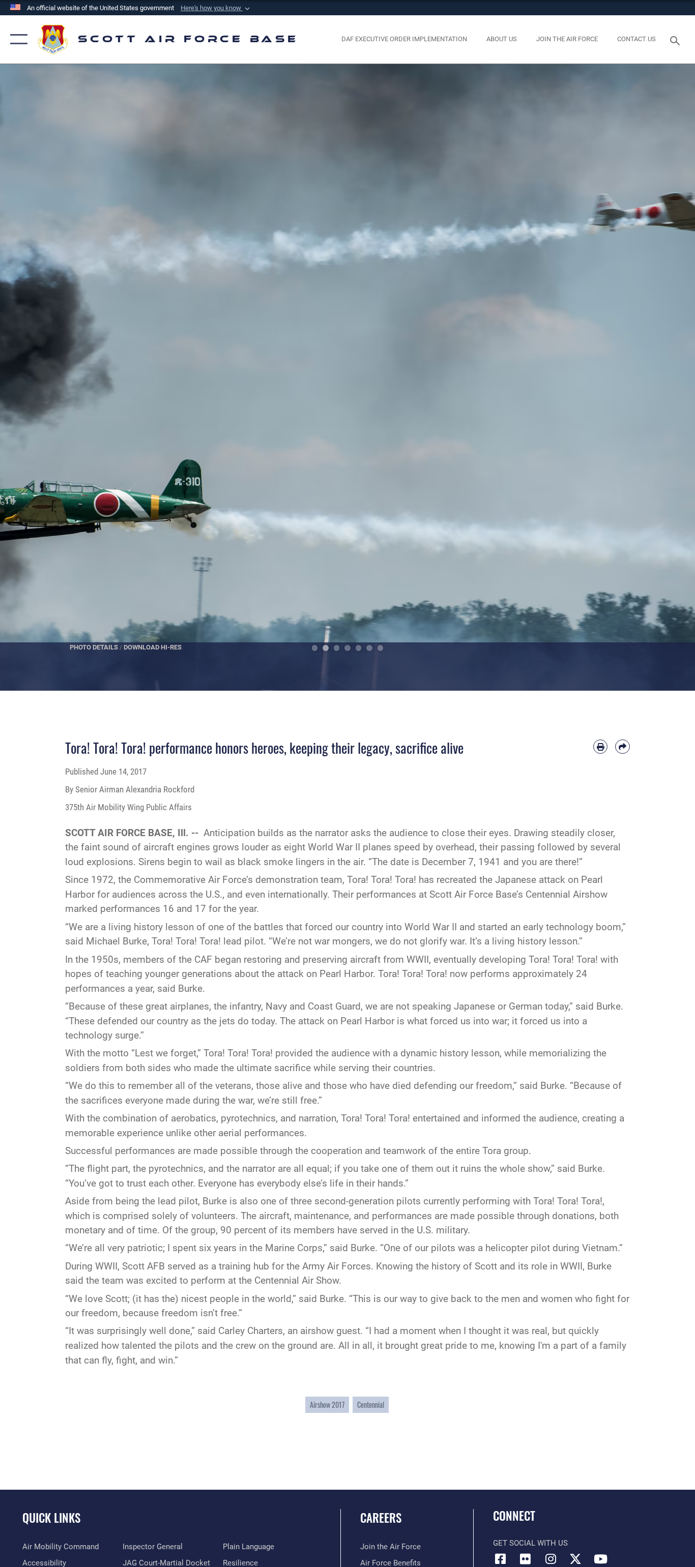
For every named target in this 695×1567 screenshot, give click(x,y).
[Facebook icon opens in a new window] (500, 1558)
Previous (35, 377)
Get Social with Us (530, 1543)
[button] (216, 8)
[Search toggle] (676, 39)
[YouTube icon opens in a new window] (600, 1558)
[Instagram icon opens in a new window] (550, 1558)
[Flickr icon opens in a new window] (525, 1558)
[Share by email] (622, 747)
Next (660, 377)
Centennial (370, 1404)
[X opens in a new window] (575, 1558)
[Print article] (600, 747)
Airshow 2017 (327, 1404)
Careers (380, 1517)
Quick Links (51, 1517)
